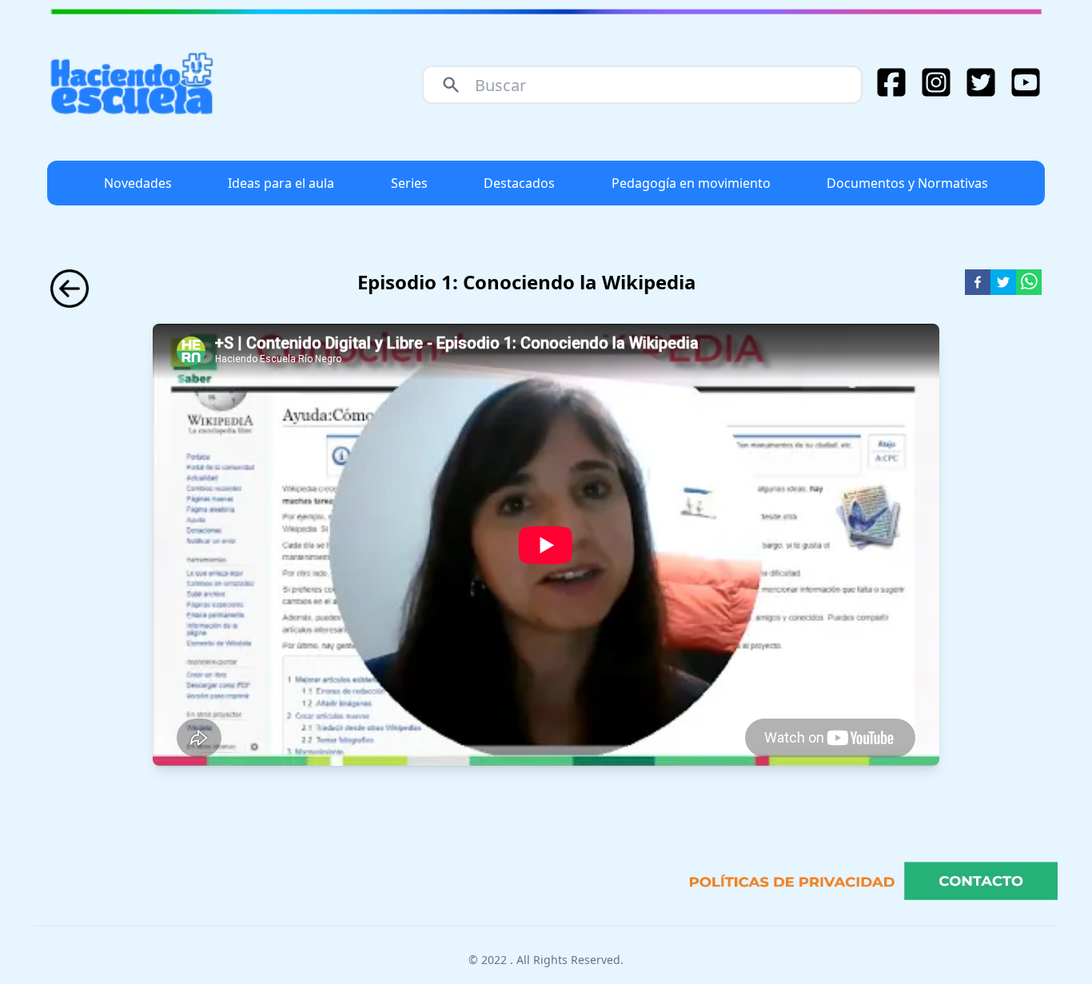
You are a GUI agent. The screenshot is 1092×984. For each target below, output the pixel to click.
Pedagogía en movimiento (691, 183)
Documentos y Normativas (907, 183)
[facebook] (977, 282)
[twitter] (1003, 282)
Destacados (519, 183)
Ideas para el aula (281, 183)
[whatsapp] (1029, 282)
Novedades (138, 183)
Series (409, 183)
